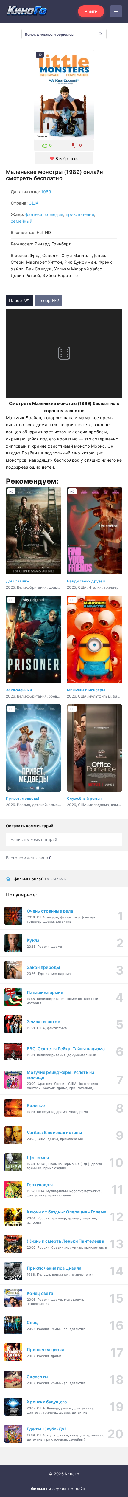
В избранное (67, 158)
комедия (54, 214)
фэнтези (33, 214)
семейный (21, 221)
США (33, 202)
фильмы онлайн (30, 878)
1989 (46, 191)
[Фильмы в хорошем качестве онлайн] (27, 11)
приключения (80, 214)
